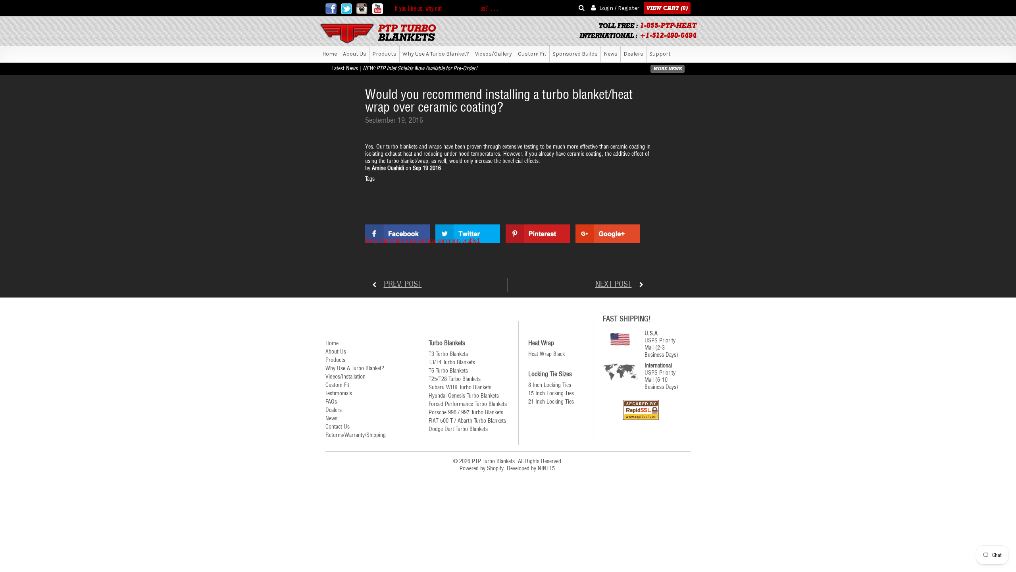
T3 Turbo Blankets (448, 354)
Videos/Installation (345, 376)
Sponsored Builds (575, 53)
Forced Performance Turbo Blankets (468, 404)
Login (606, 8)
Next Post (613, 284)
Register (628, 8)
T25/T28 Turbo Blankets (455, 379)
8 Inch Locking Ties (549, 384)
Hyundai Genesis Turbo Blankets (464, 395)
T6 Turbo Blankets (448, 370)
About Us (354, 53)
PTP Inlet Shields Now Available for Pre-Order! (426, 68)
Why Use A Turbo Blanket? (435, 53)
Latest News (344, 68)
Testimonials (338, 393)
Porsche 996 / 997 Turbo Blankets (466, 412)
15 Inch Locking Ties (551, 393)
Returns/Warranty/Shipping (355, 435)
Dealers (633, 53)
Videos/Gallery (493, 53)
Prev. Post (403, 284)
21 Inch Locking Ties (551, 401)
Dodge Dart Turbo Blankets (458, 429)
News (611, 53)
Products (384, 53)
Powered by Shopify (482, 468)
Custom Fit (532, 53)
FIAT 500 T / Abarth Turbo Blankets (467, 420)
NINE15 (546, 468)
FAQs (331, 401)
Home (329, 53)
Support (660, 53)
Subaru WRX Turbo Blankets (460, 387)
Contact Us (337, 426)
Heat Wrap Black (546, 354)
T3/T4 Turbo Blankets (452, 362)
